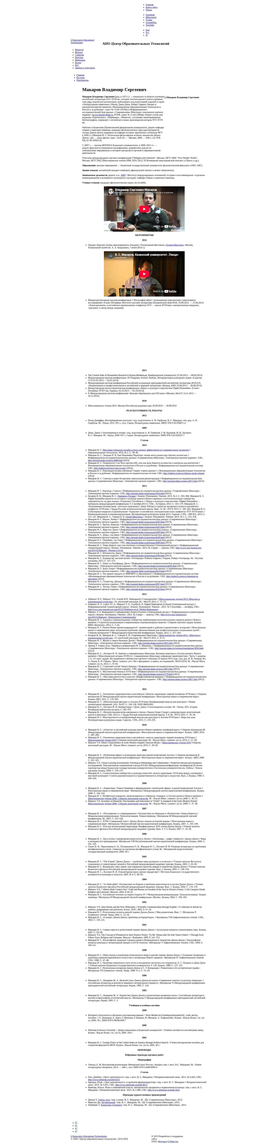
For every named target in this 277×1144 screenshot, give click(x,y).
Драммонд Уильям (126, 496)
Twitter (149, 20)
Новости (79, 49)
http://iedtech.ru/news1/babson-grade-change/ (184, 473)
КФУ (123, 175)
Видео (78, 62)
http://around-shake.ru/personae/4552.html (145, 589)
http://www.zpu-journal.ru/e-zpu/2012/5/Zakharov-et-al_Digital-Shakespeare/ (123, 609)
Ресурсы (79, 57)
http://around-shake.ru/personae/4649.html (145, 537)
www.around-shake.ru (103, 115)
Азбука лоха (104, 1100)
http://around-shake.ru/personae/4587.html (145, 584)
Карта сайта (151, 7)
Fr (147, 35)
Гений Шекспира (134, 517)
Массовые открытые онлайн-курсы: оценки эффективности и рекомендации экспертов (146, 450)
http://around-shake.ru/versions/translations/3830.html (179, 648)
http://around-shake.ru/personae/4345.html (145, 493)
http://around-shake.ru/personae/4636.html (157, 566)
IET (77, 65)
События (79, 55)
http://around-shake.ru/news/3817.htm (180, 679)
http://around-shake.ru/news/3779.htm (155, 674)
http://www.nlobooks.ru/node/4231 (104, 1079)
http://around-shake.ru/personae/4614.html (145, 571)
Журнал (79, 52)
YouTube (150, 25)
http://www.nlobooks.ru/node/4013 (131, 1085)
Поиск (149, 10)
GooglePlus (151, 22)
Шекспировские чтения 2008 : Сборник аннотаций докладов (118, 798)
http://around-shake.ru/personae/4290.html (145, 555)
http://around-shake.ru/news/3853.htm (155, 669)
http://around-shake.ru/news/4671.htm (180, 481)
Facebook (150, 15)
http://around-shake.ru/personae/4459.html (145, 532)
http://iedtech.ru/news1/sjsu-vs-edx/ (110, 468)
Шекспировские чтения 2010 (102, 740)
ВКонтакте (151, 17)
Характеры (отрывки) (111, 1105)
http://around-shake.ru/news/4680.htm (105, 460)
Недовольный (108, 1102)
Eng (147, 30)
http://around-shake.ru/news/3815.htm (155, 643)
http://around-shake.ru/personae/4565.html (145, 527)
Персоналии (82, 80)
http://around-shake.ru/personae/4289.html (145, 542)
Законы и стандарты (85, 68)
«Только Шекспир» (174, 245)
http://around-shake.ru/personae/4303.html (145, 522)
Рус (147, 32)
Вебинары (80, 60)
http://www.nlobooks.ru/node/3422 (164, 1090)
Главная (150, 4)
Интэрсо (162, 1141)
